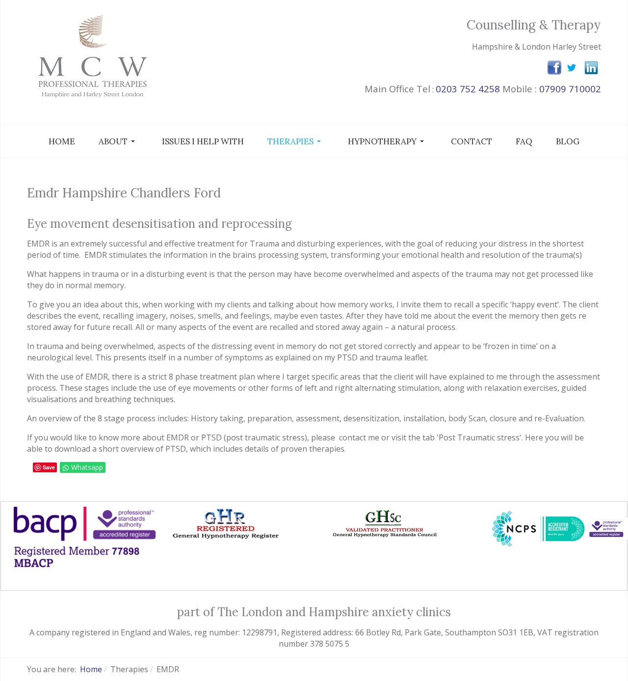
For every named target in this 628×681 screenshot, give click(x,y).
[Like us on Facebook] (554, 67)
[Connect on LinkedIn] (591, 66)
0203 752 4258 (468, 88)
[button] (118, 141)
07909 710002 (570, 88)
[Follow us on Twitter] (571, 67)
